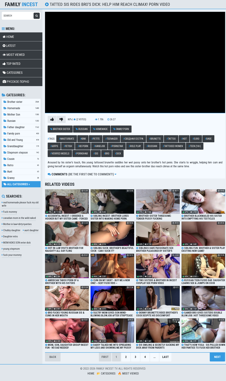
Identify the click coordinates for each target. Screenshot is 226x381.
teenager (111, 138)
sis (95, 153)
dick (118, 153)
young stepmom (11, 248)
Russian (83, 129)
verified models (59, 153)
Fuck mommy (10, 211)
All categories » (18, 184)
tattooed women (173, 146)
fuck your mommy (12, 255)
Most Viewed (15, 55)
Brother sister (61, 129)
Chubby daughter (11, 230)
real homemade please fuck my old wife (20, 204)
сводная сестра (133, 138)
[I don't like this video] (61, 119)
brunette (155, 138)
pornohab (81, 153)
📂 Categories (106, 373)
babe (208, 138)
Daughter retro (10, 236)
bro (106, 153)
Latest (10, 46)
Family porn (122, 129)
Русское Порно (17, 81)
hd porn (83, 146)
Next (217, 357)
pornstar (117, 146)
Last (165, 357)
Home (10, 37)
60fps (54, 146)
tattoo (171, 138)
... (154, 357)
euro (195, 138)
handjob (99, 146)
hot (184, 138)
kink (83, 138)
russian (152, 146)
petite (95, 138)
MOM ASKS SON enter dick (17, 242)
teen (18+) (195, 146)
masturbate (66, 138)
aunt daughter (31, 230)
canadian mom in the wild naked (19, 218)
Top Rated (13, 63)
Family (21, 4)
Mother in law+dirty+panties (17, 224)
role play (135, 146)
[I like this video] (52, 119)
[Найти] (37, 16)
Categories (14, 72)
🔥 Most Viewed (128, 373)
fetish (68, 146)
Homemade (101, 129)
